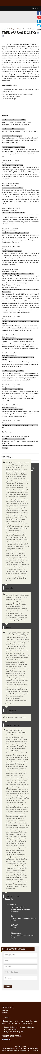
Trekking (11, 29)
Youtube (5, 1013)
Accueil (4, 29)
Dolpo (18, 29)
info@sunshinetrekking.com (14, 1032)
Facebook (5, 1010)
